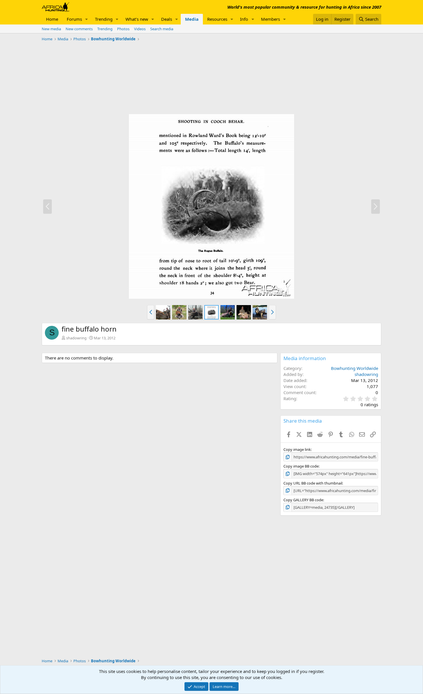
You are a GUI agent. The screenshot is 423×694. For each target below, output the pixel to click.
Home (52, 19)
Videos (140, 28)
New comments (79, 28)
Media (192, 19)
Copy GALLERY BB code (303, 499)
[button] (87, 19)
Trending (104, 19)
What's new (136, 19)
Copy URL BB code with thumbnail (312, 483)
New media (51, 28)
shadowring (76, 338)
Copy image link (297, 449)
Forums (74, 19)
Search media (161, 28)
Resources (217, 19)
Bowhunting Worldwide (354, 368)
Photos (123, 28)
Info (244, 19)
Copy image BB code (301, 466)
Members (270, 19)
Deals (166, 19)
